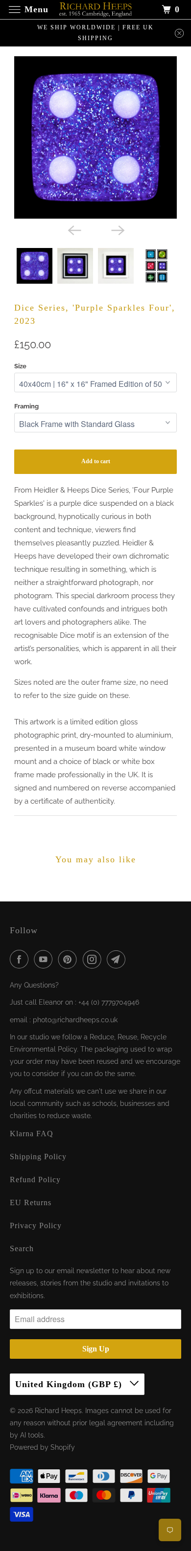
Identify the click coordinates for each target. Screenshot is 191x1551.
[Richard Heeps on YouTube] (45, 959)
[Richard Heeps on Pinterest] (69, 959)
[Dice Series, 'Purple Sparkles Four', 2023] (95, 137)
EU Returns (30, 1202)
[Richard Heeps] (95, 9)
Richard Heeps (58, 1411)
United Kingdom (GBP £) (70, 1384)
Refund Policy (35, 1179)
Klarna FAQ (31, 1133)
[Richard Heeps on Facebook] (21, 959)
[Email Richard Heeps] (118, 959)
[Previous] (74, 229)
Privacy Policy (36, 1225)
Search (22, 1248)
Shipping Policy (38, 1156)
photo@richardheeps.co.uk (75, 1020)
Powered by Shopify (42, 1447)
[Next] (117, 229)
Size (20, 366)
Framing (26, 406)
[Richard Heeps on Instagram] (94, 959)
